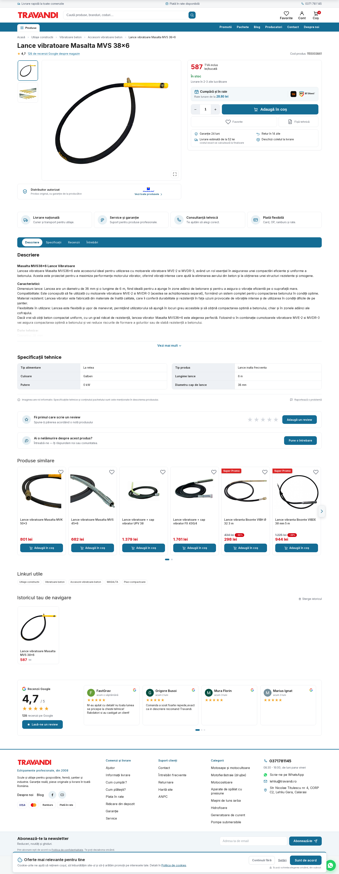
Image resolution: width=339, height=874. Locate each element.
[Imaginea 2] (28, 92)
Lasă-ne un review (45, 724)
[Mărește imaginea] (175, 174)
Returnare (165, 782)
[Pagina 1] (167, 559)
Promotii (226, 27)
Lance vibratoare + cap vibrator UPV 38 (138, 521)
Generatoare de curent (228, 815)
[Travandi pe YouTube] (62, 795)
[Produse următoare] (321, 511)
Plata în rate (115, 797)
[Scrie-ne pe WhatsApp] (330, 865)
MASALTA (112, 581)
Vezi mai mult (167, 345)
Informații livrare (118, 775)
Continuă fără (262, 860)
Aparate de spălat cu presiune (226, 791)
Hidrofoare (219, 808)
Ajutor (110, 768)
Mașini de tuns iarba (226, 800)
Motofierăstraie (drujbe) (228, 775)
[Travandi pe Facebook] (52, 795)
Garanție (112, 811)
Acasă (21, 37)
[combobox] (130, 15)
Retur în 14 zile (271, 133)
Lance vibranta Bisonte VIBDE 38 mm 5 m (295, 521)
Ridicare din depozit (120, 804)
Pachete (243, 27)
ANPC (163, 797)
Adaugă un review (299, 419)
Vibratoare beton (70, 37)
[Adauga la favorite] (60, 472)
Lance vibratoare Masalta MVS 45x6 (92, 521)
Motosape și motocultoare (230, 768)
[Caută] (192, 15)
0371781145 (280, 761)
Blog (257, 27)
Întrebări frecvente (172, 775)
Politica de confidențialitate (67, 849)
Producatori (273, 27)
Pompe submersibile (226, 822)
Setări (282, 860)
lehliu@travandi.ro (283, 781)
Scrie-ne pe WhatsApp (287, 775)
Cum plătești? (116, 789)
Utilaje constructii (42, 37)
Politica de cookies (173, 865)
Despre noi (311, 27)
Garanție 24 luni (210, 133)
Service (111, 818)
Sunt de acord (306, 860)
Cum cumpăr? (116, 782)
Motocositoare (221, 782)
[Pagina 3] (204, 730)
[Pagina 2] (172, 559)
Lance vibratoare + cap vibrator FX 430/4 (189, 521)
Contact (293, 27)
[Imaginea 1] (28, 70)
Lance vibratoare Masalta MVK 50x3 (41, 521)
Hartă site (165, 789)
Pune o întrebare (300, 440)
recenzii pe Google (37, 715)
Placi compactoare (135, 581)
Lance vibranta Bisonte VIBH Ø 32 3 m (245, 521)
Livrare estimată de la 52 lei (217, 139)
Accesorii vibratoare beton (105, 37)
